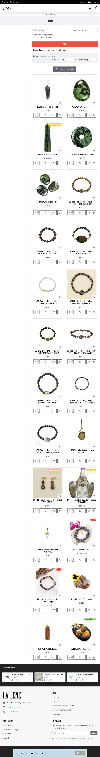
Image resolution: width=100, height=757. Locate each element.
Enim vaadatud (8, 667)
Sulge (80, 753)
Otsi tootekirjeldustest (43, 37)
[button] (47, 683)
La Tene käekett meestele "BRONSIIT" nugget (47, 600)
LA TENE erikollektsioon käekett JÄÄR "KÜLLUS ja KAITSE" (81, 302)
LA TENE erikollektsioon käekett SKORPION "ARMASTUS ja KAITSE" (48, 451)
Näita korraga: (84, 60)
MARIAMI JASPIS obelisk (47, 649)
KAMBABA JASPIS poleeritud (48, 202)
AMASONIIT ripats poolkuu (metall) (54, 674)
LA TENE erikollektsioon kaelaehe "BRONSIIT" (82, 451)
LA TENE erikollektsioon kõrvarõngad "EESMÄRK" (47, 501)
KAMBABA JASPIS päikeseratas (82, 154)
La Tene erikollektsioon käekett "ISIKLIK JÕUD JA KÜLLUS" (81, 203)
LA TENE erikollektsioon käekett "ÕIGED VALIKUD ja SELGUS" (47, 252)
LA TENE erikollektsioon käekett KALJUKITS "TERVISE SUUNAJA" (47, 352)
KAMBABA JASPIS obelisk (47, 154)
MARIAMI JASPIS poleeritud (81, 649)
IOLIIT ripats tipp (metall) (47, 107)
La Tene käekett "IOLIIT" (81, 549)
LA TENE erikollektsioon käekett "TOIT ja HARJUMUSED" (81, 252)
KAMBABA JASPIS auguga (82, 107)
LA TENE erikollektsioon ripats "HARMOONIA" (48, 550)
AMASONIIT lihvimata (84, 674)
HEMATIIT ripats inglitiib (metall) (22, 674)
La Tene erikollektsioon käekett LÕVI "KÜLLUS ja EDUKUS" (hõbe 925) (81, 352)
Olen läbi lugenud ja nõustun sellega (74, 738)
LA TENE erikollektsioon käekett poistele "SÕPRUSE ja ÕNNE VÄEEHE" (82, 401)
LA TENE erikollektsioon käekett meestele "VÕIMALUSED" (47, 401)
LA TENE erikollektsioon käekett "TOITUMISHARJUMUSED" (47, 302)
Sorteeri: (53, 60)
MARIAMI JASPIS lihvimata (81, 599)
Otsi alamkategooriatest (43, 35)
